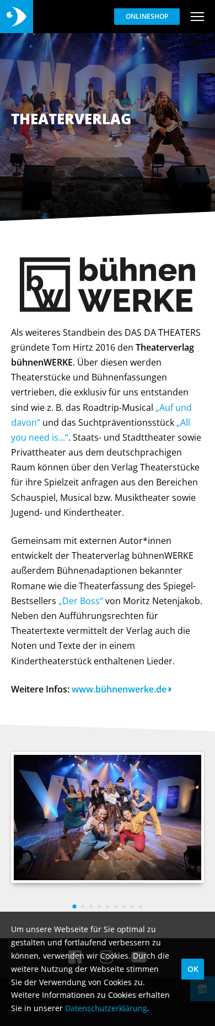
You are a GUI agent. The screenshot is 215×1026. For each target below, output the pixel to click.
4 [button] (99, 906)
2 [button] (83, 906)
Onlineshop (147, 16)
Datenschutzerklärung (106, 1008)
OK (192, 969)
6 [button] (116, 906)
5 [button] (108, 906)
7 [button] (124, 906)
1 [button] (75, 906)
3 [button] (91, 906)
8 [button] (132, 906)
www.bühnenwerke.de (120, 689)
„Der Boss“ (80, 601)
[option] (107, 817)
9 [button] (141, 906)
